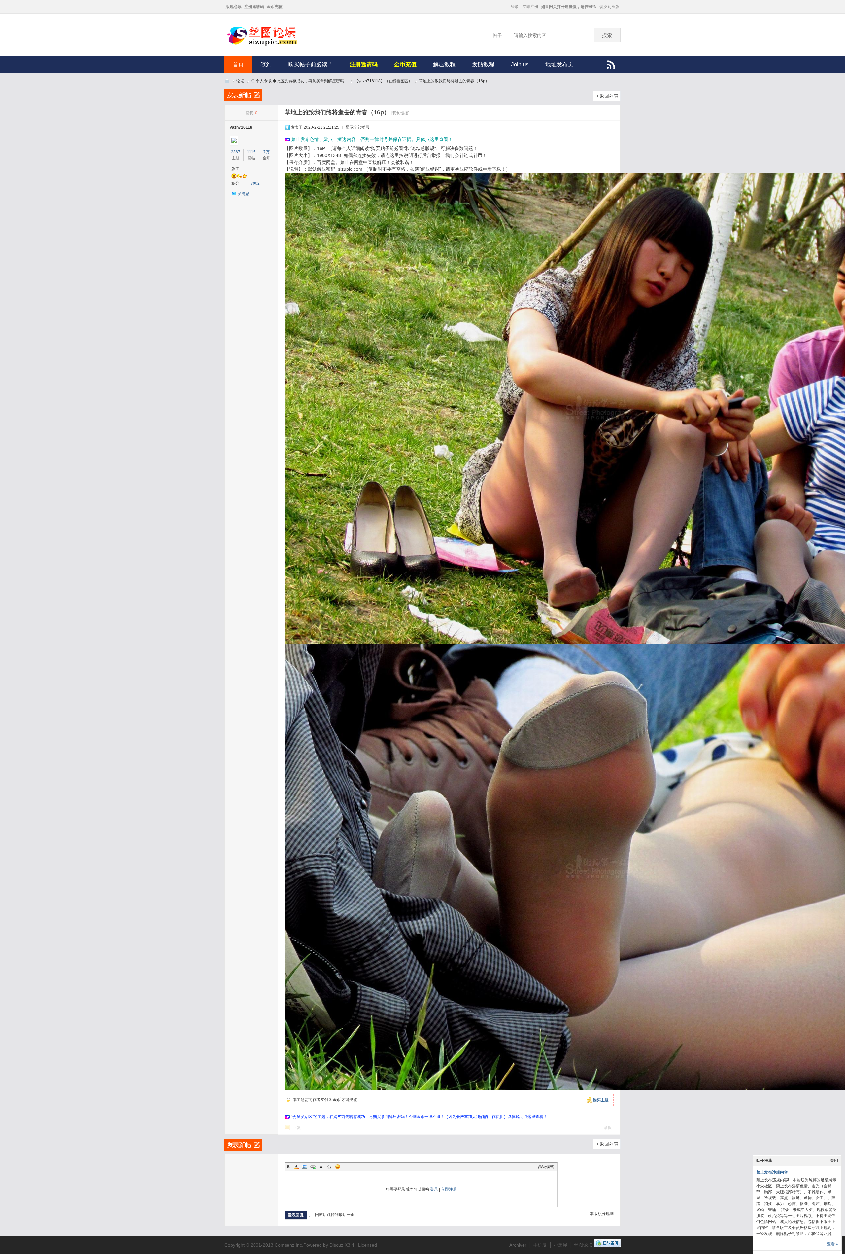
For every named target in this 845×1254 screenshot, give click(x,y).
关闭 (834, 1160)
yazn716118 (241, 127)
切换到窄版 (609, 6)
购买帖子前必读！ (310, 64)
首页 (238, 64)
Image (304, 1166)
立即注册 (530, 6)
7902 (255, 183)
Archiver (517, 1245)
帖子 (497, 35)
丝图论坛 (227, 81)
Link (313, 1166)
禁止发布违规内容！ (774, 1172)
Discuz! (337, 1245)
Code (329, 1166)
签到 (266, 64)
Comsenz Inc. (289, 1245)
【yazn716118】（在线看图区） (383, 81)
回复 (297, 1127)
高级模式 (546, 1166)
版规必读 (234, 6)
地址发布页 (559, 64)
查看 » (832, 1244)
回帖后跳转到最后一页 (335, 1214)
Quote (321, 1166)
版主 (235, 168)
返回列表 (609, 96)
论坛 (240, 81)
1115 (251, 152)
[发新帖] (243, 95)
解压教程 (444, 64)
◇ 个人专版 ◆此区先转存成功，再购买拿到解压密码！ (299, 81)
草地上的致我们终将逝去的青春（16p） (454, 81)
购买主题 (601, 1100)
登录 (515, 6)
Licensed (367, 1245)
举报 (608, 1127)
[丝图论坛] (269, 45)
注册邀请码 (254, 6)
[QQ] (607, 1245)
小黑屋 (560, 1245)
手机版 (540, 1245)
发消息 (243, 193)
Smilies (337, 1166)
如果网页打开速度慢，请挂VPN (569, 6)
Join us (520, 64)
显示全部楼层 (357, 127)
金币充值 (275, 6)
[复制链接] (400, 113)
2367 (235, 152)
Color (296, 1166)
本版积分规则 (602, 1213)
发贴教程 (483, 64)
